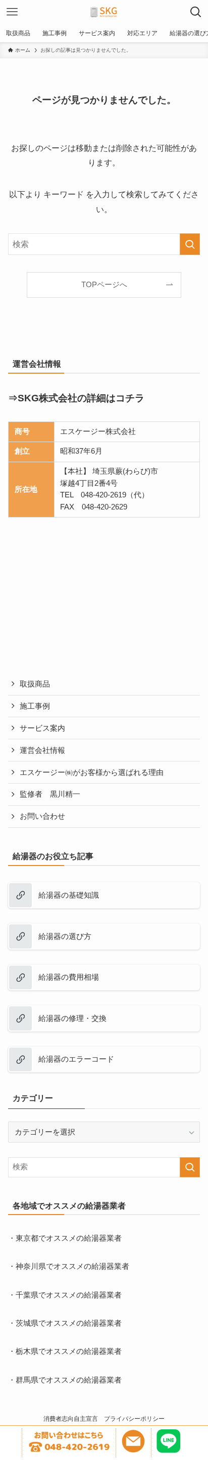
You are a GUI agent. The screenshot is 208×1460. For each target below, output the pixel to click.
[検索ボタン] (196, 12)
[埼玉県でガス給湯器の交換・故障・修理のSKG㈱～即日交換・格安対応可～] (104, 12)
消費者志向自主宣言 (70, 1418)
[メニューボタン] (12, 12)
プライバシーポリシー (134, 1418)
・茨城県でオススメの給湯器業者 (65, 1323)
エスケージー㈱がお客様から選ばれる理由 (92, 772)
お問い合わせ (42, 816)
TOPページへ (104, 285)
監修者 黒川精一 (50, 794)
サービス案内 (42, 728)
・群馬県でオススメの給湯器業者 (65, 1380)
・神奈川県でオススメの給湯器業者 (68, 1266)
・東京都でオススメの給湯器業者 (65, 1238)
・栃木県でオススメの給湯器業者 (65, 1351)
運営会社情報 (42, 750)
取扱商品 (35, 684)
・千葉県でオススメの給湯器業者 (65, 1295)
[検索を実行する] (190, 244)
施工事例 (35, 706)
